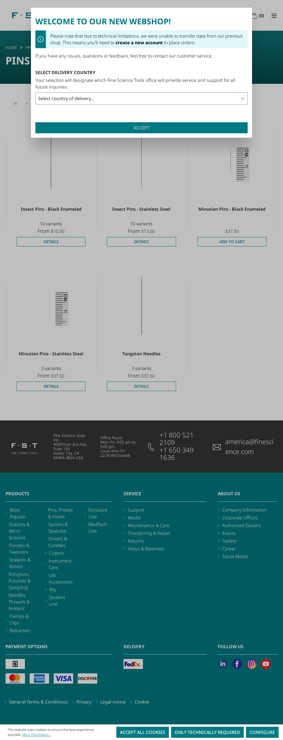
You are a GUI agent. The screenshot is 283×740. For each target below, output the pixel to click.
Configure (262, 732)
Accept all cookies (142, 732)
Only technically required (207, 732)
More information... (36, 734)
